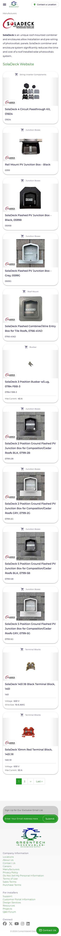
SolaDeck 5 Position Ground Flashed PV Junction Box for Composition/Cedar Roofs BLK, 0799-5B (30, 568)
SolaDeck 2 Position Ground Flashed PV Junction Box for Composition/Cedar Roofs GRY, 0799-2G (30, 508)
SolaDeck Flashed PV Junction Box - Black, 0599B (28, 218)
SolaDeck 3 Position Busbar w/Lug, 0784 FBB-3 (27, 384)
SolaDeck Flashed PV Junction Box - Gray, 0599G (28, 273)
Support (7, 896)
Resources (9, 905)
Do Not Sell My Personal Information (23, 875)
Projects (7, 908)
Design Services (12, 902)
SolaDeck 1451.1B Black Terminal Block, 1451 (30, 686)
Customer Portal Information (19, 899)
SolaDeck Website (18, 64)
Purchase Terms (12, 885)
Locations (8, 857)
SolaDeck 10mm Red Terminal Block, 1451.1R (28, 752)
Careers (7, 866)
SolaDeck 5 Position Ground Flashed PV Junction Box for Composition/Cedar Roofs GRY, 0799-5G (30, 628)
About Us (8, 860)
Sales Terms (9, 881)
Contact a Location (46, 4)
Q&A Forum (9, 912)
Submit (50, 818)
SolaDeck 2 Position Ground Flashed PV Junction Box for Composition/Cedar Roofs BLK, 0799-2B (30, 448)
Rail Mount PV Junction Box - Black (27, 164)
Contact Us (9, 863)
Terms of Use (10, 878)
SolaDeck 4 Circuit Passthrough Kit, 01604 (27, 111)
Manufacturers (9, 13)
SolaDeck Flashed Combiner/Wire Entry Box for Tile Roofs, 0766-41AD (30, 328)
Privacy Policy (10, 872)
